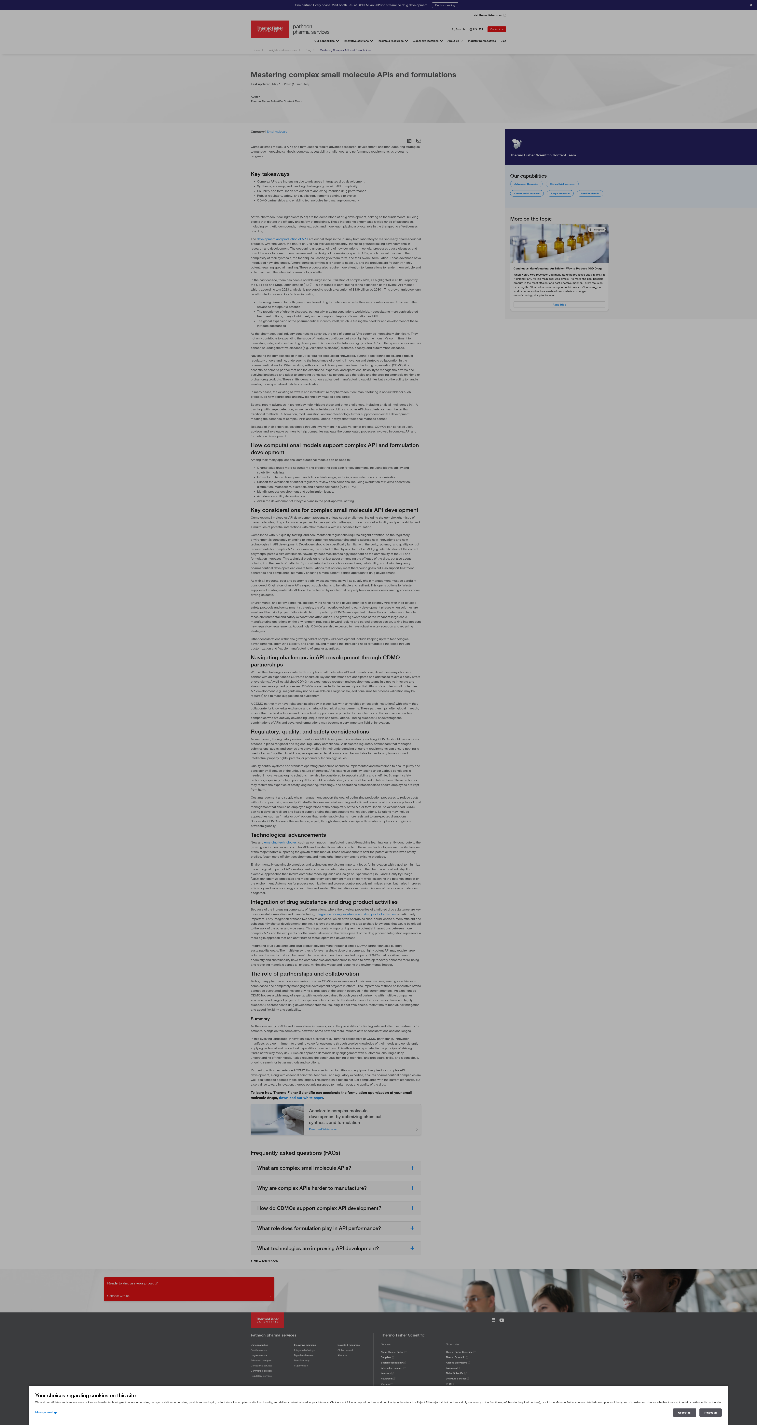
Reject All (710, 1412)
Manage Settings (46, 1412)
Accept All (684, 1412)
